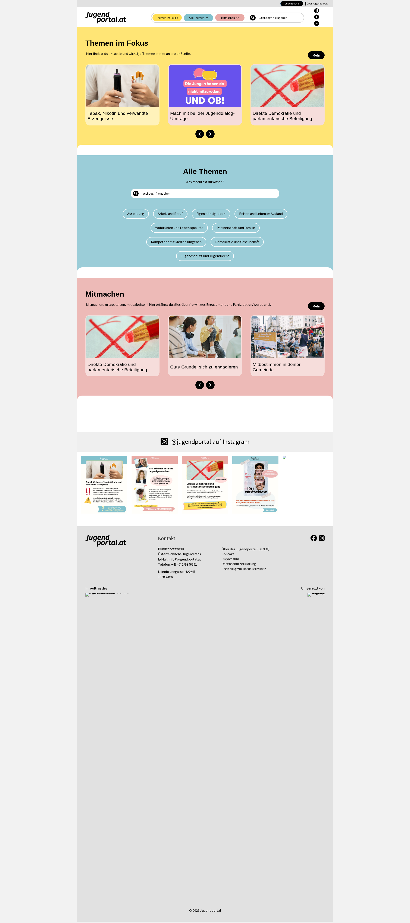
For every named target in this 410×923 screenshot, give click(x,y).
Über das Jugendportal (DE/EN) (245, 549)
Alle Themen (196, 18)
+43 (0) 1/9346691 (184, 564)
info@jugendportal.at (185, 559)
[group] (122, 95)
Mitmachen (228, 18)
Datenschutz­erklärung (239, 564)
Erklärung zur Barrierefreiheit (244, 569)
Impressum (230, 559)
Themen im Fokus (167, 18)
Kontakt (228, 554)
